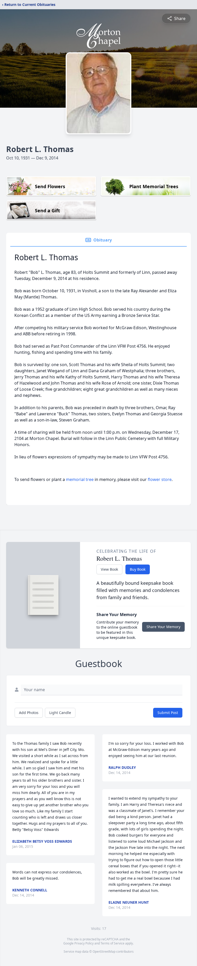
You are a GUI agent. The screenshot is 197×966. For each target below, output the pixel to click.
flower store (160, 479)
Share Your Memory (163, 626)
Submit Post (167, 712)
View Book (109, 569)
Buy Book (137, 569)
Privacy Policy (84, 943)
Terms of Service (112, 943)
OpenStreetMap (104, 951)
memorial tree (80, 479)
